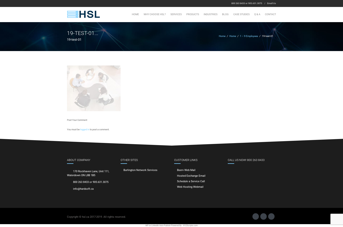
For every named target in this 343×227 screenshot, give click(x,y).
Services (176, 14)
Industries (210, 14)
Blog (225, 14)
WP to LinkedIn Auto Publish (158, 225)
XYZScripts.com (190, 225)
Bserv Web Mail (186, 170)
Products (192, 14)
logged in (84, 129)
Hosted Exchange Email (191, 175)
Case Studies (241, 14)
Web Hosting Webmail (190, 186)
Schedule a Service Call (191, 181)
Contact (270, 14)
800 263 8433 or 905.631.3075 (246, 3)
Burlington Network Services (140, 170)
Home (135, 14)
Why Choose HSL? (155, 14)
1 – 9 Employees (249, 36)
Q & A (257, 14)
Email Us (271, 3)
